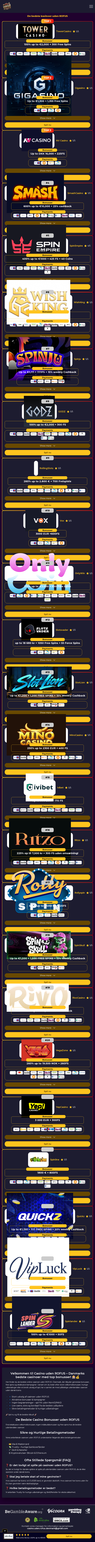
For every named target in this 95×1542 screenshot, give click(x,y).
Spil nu (47, 125)
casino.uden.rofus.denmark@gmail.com (47, 1528)
